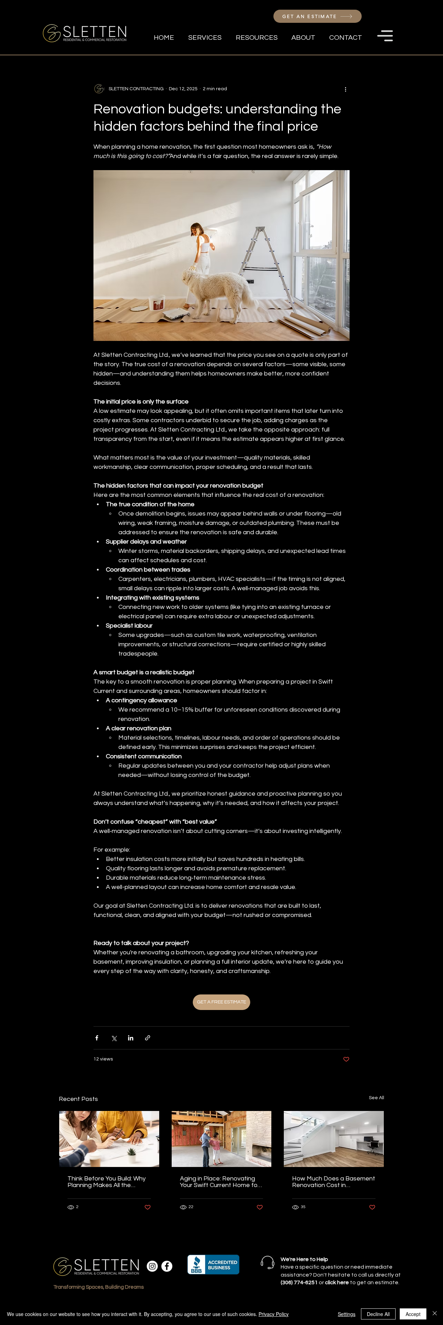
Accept (413, 1313)
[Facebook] (166, 1266)
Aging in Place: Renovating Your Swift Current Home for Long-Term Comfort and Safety (220, 1181)
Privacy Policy (274, 1313)
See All (376, 1097)
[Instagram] (152, 1266)
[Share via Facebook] (96, 1038)
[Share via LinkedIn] (130, 1038)
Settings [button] (346, 1313)
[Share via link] (147, 1038)
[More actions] (345, 89)
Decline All (378, 1313)
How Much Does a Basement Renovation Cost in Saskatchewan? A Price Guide (333, 1181)
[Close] (435, 1313)
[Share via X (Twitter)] (113, 1038)
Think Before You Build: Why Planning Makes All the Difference (106, 1181)
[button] (385, 36)
